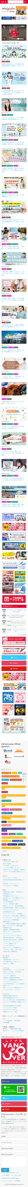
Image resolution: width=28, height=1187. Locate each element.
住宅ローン (6, 1030)
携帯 (12, 963)
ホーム (3, 1172)
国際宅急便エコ (7, 921)
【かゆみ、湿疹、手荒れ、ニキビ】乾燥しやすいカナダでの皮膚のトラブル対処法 (13, 300)
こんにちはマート (15, 900)
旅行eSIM (18, 972)
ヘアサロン (6, 949)
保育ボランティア (8, 1011)
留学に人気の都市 (20, 907)
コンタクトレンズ (20, 917)
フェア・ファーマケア (9, 913)
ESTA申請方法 (7, 970)
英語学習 (22, 869)
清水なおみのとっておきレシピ (16, 822)
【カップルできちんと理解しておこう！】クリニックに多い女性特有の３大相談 (13, 453)
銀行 (12, 949)
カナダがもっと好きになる (10, 865)
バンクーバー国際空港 (9, 976)
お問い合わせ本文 (7, 1154)
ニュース (19, 834)
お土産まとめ (6, 898)
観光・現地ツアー (7, 813)
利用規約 (17, 1181)
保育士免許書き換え (8, 937)
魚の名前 (5, 883)
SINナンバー (6, 931)
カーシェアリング (8, 989)
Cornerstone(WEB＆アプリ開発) (12, 1005)
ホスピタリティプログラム (10, 1009)
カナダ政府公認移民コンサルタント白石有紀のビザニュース (14, 817)
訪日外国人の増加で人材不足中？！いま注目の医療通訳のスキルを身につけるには (13, 221)
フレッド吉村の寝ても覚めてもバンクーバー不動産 (14, 796)
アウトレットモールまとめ (10, 910)
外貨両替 (20, 939)
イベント (4, 834)
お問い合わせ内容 (7, 1148)
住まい (4, 822)
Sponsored (8, 61)
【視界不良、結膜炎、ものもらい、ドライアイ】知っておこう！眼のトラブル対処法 (13, 273)
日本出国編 (17, 1020)
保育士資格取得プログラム (10, 998)
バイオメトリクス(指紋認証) (11, 919)
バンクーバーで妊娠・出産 (10, 861)
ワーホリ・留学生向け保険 (10, 904)
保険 (4, 925)
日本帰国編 (6, 1022)
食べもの (17, 867)
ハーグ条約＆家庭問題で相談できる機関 (14, 923)
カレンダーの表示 (21, 634)
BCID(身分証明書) (8, 907)
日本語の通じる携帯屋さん (10, 951)
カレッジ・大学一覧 (8, 1000)
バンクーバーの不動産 (17, 1030)
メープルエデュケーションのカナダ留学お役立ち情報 (14, 829)
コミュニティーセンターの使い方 (12, 935)
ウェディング (6, 941)
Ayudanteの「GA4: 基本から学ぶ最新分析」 (13, 837)
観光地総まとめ (7, 927)
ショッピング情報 (8, 867)
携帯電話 (5, 957)
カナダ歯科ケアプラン (18, 898)
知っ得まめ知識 (5, 139)
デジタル (4, 783)
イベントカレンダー (15, 1175)
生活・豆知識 (6, 863)
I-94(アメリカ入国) (8, 972)
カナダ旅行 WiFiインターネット (12, 961)
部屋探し (5, 1028)
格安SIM (22, 915)
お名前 (3, 1136)
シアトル (17, 989)
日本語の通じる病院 (8, 892)
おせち (15, 878)
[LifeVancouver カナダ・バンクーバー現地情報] (8, 15)
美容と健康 (11, 139)
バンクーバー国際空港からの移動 (12, 979)
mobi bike (18, 937)
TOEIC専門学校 (20, 1000)
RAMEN (16, 885)
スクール (3, 217)
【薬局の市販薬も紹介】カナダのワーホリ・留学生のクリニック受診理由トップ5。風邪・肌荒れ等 (13, 92)
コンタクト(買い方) (8, 945)
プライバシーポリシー (17, 1121)
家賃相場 (5, 900)
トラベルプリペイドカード (10, 981)
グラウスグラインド (8, 973)
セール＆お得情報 (17, 841)
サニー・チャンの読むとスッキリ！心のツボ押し (14, 787)
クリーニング (16, 941)
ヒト (20, 773)
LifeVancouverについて (12, 1172)
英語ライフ (5, 779)
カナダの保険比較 (8, 902)
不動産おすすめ (12, 844)
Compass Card (16, 931)
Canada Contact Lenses (9, 939)
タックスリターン (8, 917)
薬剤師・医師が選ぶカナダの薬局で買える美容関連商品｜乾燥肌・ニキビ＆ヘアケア (13, 65)
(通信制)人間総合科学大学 (10, 996)
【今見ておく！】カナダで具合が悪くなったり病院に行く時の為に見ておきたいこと (13, 480)
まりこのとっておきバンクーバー (11, 848)
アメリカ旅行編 (20, 983)
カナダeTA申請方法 (8, 983)
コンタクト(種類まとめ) (9, 943)
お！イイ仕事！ (6, 841)
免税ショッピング (8, 906)
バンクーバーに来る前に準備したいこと (14, 871)
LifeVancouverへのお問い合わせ (10, 1178)
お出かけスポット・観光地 (10, 869)
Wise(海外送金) (19, 906)
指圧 (16, 1011)
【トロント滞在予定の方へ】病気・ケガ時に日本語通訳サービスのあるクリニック (13, 351)
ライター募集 (5, 1175)
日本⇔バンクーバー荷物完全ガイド (13, 947)
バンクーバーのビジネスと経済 (10, 776)
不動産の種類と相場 (15, 1028)
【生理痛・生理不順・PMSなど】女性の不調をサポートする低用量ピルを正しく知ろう (13, 170)
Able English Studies (15, 809)
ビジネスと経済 (6, 773)
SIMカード (6, 963)
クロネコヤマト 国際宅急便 (15, 925)
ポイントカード (7, 933)
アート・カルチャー (15, 779)
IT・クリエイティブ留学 (10, 1007)
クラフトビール (14, 883)
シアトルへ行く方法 (18, 970)
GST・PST (18, 949)
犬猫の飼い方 (20, 892)
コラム (14, 773)
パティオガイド (7, 885)
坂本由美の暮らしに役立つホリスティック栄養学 (14, 805)
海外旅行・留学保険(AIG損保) (11, 929)
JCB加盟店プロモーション (10, 896)
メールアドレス (6, 1142)
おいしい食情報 (6, 825)
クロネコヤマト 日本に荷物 (10, 915)
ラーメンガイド (7, 878)
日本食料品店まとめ (8, 911)
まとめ (3, 61)
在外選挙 (19, 913)
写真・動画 (21, 844)
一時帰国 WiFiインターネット (11, 959)
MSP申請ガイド (7, 894)
